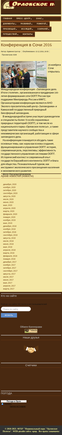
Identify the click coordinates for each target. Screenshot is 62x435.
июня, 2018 (8, 244)
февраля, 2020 (10, 214)
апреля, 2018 (9, 250)
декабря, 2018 (9, 226)
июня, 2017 (8, 280)
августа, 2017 (9, 274)
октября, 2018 (9, 232)
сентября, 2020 (10, 193)
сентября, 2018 (10, 235)
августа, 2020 (9, 196)
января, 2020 (9, 217)
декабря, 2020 (9, 184)
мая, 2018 (7, 247)
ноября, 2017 (9, 265)
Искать (9, 315)
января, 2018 (9, 259)
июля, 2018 (8, 241)
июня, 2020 (8, 202)
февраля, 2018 (10, 256)
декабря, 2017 (9, 262)
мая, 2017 (7, 283)
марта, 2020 (8, 211)
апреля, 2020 (9, 208)
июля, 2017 (8, 277)
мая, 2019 (7, 223)
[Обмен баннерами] (31, 331)
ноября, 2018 (9, 229)
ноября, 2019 (9, 220)
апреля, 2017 (9, 286)
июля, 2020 (8, 199)
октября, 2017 (9, 268)
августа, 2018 (9, 238)
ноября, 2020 (9, 187)
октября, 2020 (9, 190)
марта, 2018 (8, 253)
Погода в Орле (14, 401)
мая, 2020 (7, 205)
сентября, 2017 (10, 271)
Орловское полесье (31, 3)
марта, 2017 (8, 289)
